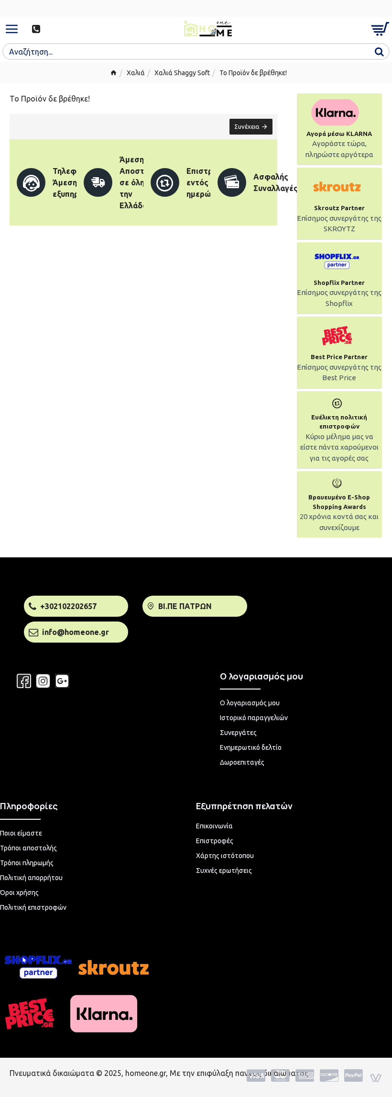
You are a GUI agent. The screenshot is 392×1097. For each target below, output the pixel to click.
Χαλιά (136, 73)
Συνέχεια (246, 126)
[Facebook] (24, 681)
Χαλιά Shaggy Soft (182, 73)
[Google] (62, 681)
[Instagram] (43, 681)
